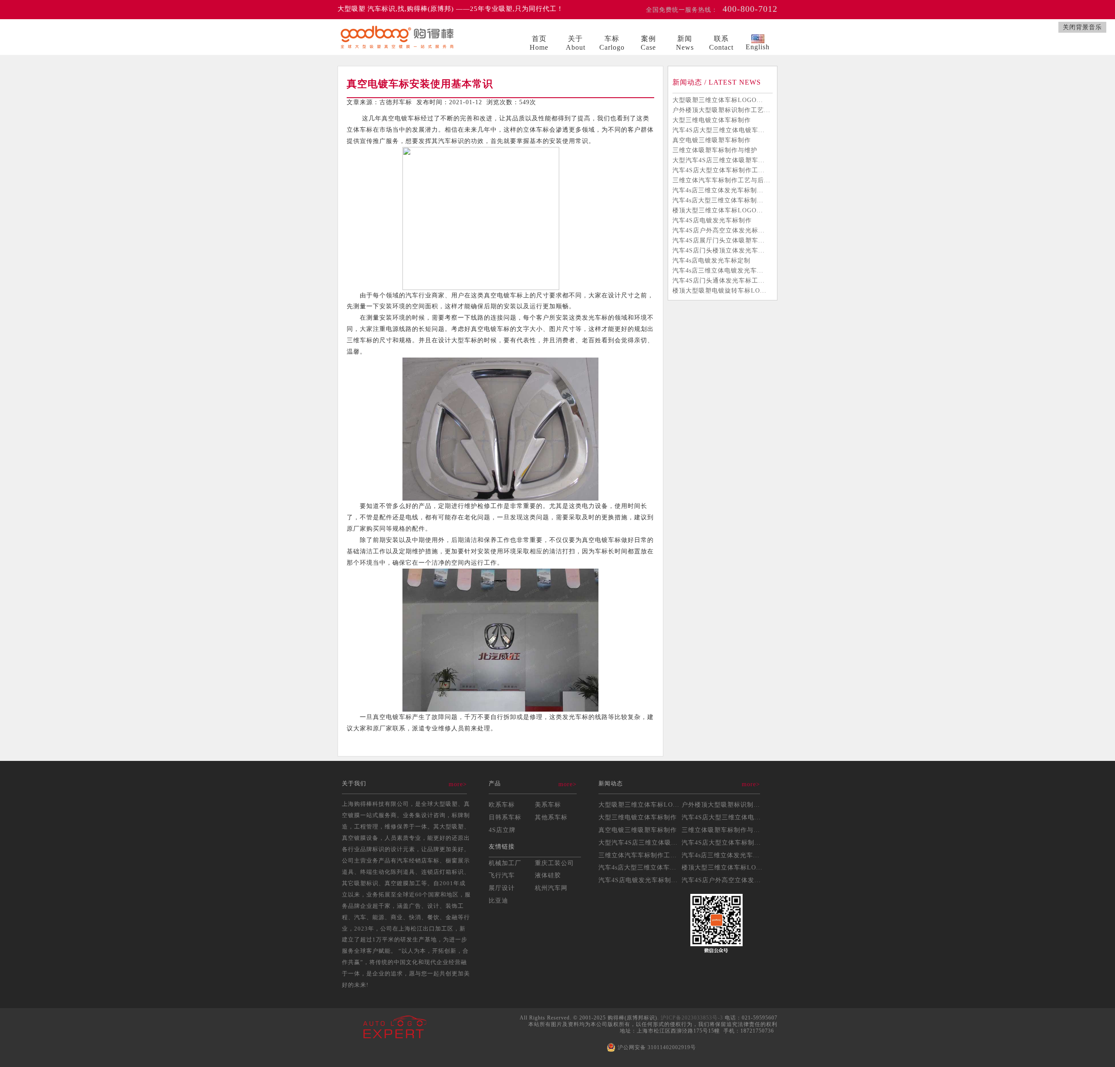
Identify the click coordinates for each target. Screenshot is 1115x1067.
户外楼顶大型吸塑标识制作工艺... (721, 109)
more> (458, 784)
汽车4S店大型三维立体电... (721, 817)
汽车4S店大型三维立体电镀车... (718, 129)
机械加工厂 (505, 862)
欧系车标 (502, 804)
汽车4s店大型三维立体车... (637, 867)
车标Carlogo (612, 43)
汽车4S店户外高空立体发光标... (718, 230)
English (758, 47)
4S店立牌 (502, 829)
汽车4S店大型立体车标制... (721, 842)
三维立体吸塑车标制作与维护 (714, 150)
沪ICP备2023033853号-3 (692, 1017)
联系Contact (721, 43)
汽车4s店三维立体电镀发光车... (718, 270)
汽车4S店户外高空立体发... (721, 879)
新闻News (685, 43)
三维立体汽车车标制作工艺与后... (721, 180)
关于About (575, 43)
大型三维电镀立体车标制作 (711, 119)
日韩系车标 (505, 817)
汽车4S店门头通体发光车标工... (718, 280)
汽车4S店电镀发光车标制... (638, 879)
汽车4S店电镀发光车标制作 (712, 220)
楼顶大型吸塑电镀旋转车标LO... (719, 290)
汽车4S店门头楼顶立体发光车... (718, 250)
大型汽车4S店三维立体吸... (638, 842)
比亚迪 (498, 900)
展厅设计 (502, 887)
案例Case (648, 43)
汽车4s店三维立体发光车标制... (718, 190)
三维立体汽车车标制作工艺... (640, 855)
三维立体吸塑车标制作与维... (724, 829)
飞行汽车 (502, 875)
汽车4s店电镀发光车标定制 (711, 260)
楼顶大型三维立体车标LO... (722, 867)
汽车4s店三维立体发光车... (721, 855)
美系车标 (548, 804)
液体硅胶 (548, 875)
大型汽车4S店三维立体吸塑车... (718, 160)
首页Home (539, 43)
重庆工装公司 (554, 862)
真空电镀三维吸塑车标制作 (711, 139)
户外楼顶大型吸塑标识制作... (724, 804)
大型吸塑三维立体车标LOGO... (717, 99)
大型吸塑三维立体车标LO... (638, 804)
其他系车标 (551, 817)
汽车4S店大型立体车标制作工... (718, 170)
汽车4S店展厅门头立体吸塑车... (718, 240)
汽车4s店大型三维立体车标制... (718, 200)
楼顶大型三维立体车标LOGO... (717, 210)
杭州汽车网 (551, 887)
